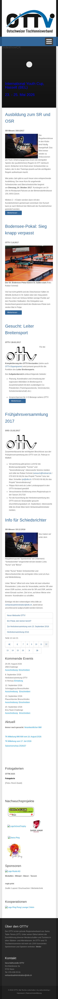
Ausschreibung (11, 670)
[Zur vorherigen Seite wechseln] (17, 644)
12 (46, 644)
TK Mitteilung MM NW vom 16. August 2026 (23, 737)
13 (8, 650)
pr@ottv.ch (26, 479)
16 (23, 650)
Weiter (38, 947)
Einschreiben (24, 670)
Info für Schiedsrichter (25, 520)
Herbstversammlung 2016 (18, 632)
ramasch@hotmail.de (42, 473)
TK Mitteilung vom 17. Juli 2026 (18, 741)
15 (18, 650)
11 (41, 644)
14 (13, 650)
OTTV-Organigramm (13, 366)
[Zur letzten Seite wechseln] (37, 650)
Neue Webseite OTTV (16, 615)
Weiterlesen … (13, 213)
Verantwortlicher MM (32, 727)
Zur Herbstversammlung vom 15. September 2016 (28, 626)
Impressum (21, 993)
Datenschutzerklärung (34, 993)
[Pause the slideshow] (47, 64)
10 (36, 644)
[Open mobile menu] (49, 41)
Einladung (18, 681)
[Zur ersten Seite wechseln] (9, 644)
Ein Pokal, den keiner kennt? (19, 621)
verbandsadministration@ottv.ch (18, 605)
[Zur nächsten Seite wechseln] (29, 650)
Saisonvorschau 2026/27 (15, 746)
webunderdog (44, 990)
